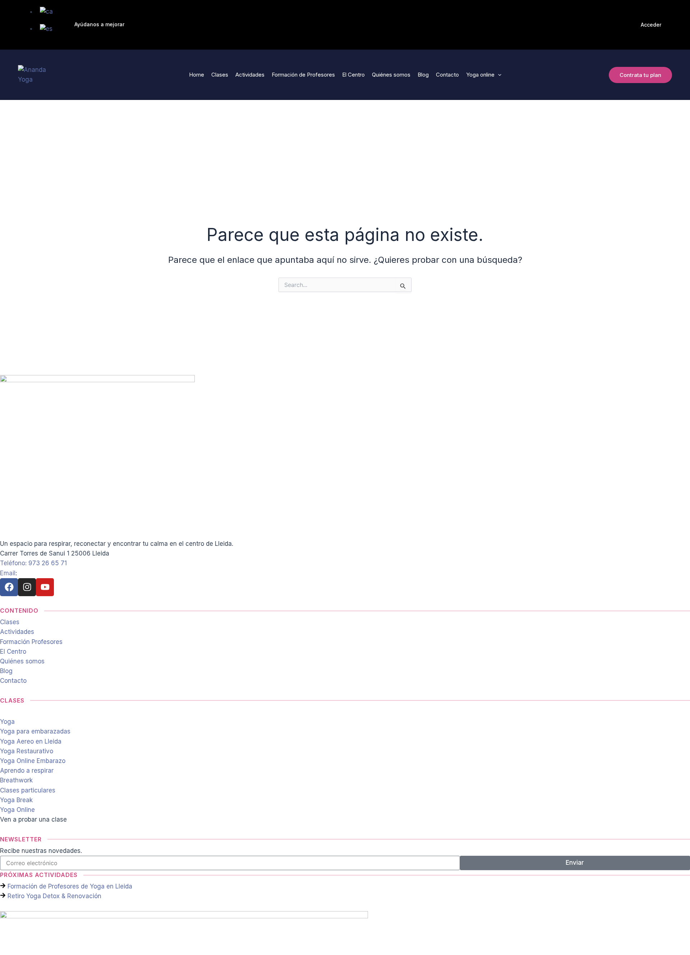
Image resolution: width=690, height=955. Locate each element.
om (23, 573)
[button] (99, 25)
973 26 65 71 (47, 563)
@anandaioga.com (55, 573)
